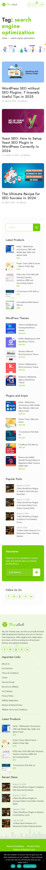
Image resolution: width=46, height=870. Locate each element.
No (19, 866)
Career (5, 677)
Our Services (7, 668)
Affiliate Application (10, 700)
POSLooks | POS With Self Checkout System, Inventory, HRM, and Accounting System (28, 754)
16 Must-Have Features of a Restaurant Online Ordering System (28, 533)
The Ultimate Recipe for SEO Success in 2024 (21, 195)
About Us (6, 664)
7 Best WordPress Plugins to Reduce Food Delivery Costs (27, 519)
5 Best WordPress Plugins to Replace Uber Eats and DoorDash (27, 491)
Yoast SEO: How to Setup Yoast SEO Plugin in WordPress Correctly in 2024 (22, 144)
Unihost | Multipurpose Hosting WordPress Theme (28, 328)
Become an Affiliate (10, 687)
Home (4, 38)
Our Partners (7, 691)
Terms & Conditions (10, 673)
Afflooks (24, 101)
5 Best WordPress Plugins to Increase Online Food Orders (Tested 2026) (27, 505)
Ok (13, 866)
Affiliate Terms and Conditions (14, 710)
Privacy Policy (7, 696)
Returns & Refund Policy (12, 705)
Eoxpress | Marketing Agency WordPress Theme (27, 380)
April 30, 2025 (10, 101)
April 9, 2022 (10, 203)
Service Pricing (8, 682)
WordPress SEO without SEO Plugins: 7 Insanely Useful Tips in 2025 (21, 92)
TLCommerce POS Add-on (28, 291)
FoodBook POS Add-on (28, 445)
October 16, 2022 (12, 155)
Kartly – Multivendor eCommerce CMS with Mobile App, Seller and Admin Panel (26, 729)
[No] (43, 860)
